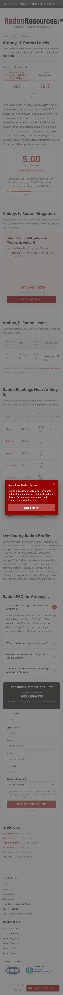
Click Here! (31, 508)
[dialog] (31, 497)
